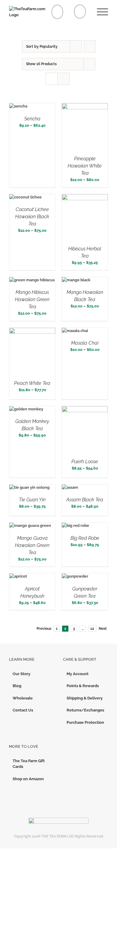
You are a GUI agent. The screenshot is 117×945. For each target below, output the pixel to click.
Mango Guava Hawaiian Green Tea (32, 545)
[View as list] (63, 79)
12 (92, 628)
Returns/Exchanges (85, 710)
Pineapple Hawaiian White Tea (85, 166)
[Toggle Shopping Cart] (57, 12)
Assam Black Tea (84, 500)
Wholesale (23, 698)
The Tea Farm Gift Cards (29, 764)
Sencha (32, 119)
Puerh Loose (84, 461)
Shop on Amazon (28, 779)
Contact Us (23, 710)
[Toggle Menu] (102, 11)
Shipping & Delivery (85, 698)
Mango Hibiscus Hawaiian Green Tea (32, 299)
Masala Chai (84, 343)
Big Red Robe (84, 538)
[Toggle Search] (80, 11)
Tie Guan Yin (32, 500)
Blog (17, 686)
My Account (77, 674)
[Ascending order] (89, 46)
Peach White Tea (32, 383)
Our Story (21, 674)
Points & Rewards (83, 686)
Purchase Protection (85, 722)
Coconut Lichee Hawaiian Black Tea (32, 217)
